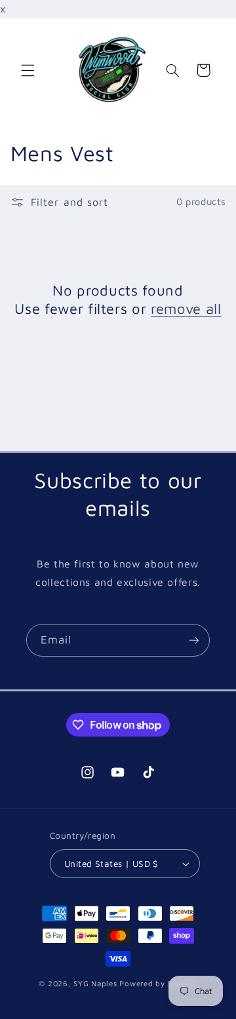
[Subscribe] (194, 640)
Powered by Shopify (158, 983)
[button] (27, 70)
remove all (186, 308)
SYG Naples (95, 983)
